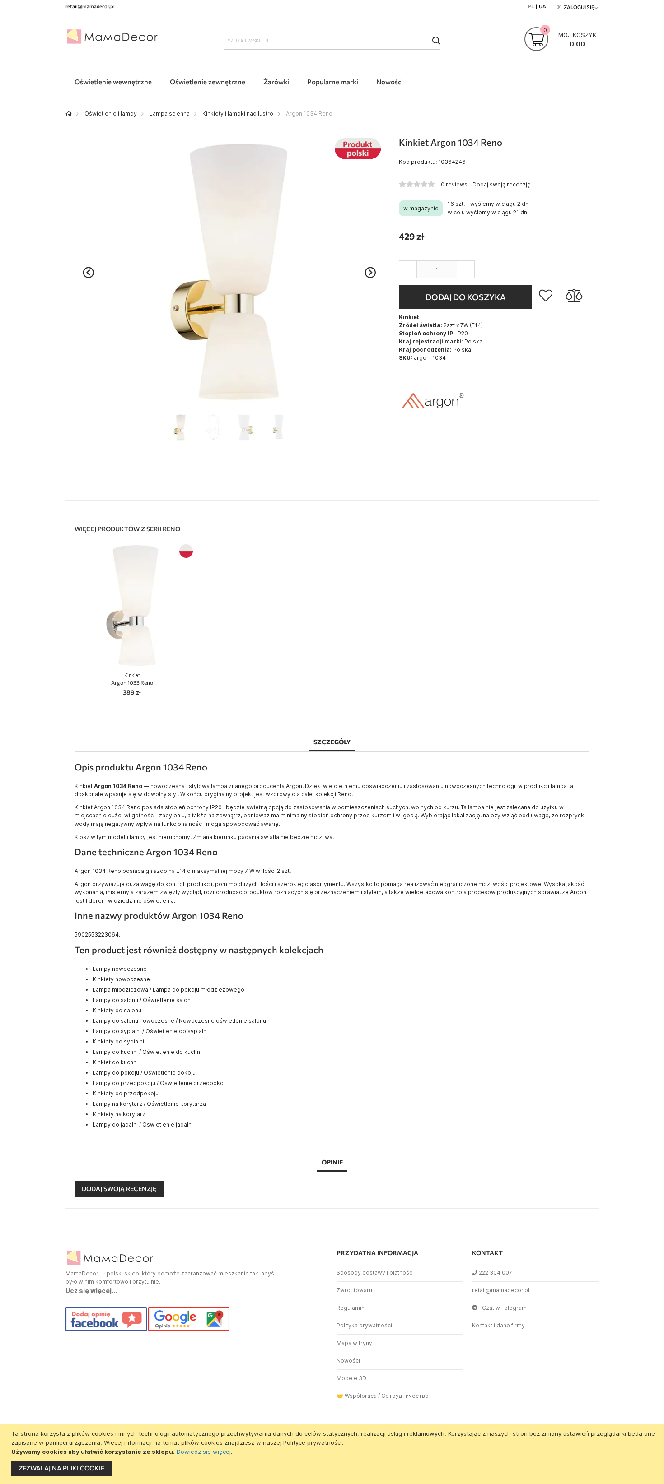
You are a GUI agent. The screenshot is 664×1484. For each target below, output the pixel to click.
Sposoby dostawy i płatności (375, 1272)
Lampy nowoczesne (120, 968)
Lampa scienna (170, 113)
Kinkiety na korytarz (119, 1114)
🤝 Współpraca (357, 1395)
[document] (333, 1454)
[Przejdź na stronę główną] (68, 113)
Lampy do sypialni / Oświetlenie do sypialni (150, 1031)
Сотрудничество (405, 1395)
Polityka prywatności (364, 1325)
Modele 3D (351, 1378)
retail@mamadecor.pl (500, 1290)
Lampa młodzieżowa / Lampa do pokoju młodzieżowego (168, 989)
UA (542, 6)
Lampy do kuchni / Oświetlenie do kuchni (147, 1051)
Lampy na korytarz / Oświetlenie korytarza (149, 1103)
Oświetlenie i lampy (110, 113)
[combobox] (332, 41)
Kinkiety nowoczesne (121, 979)
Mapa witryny (354, 1343)
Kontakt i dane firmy (498, 1325)
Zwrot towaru (354, 1290)
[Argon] (433, 432)
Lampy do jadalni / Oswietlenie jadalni (143, 1124)
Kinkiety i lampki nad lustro (237, 113)
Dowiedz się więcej (204, 1451)
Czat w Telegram (504, 1307)
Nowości (348, 1360)
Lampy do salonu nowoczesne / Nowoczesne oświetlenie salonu (179, 1020)
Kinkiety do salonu (117, 1010)
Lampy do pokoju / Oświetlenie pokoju (144, 1072)
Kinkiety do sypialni (118, 1041)
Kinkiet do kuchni (115, 1062)
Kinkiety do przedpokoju (126, 1093)
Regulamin (351, 1307)
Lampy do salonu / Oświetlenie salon (142, 1000)
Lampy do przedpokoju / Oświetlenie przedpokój (159, 1083)
